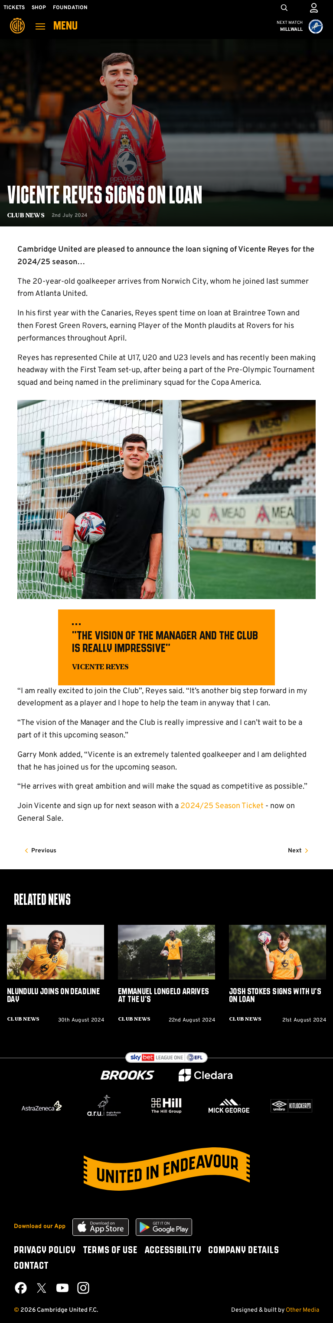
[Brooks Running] (127, 1075)
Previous (43, 851)
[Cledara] (205, 1075)
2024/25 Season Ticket (222, 806)
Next (295, 851)
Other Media (302, 1310)
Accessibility (173, 1250)
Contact (31, 1266)
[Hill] (166, 1105)
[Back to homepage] (17, 19)
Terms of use (110, 1250)
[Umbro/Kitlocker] (291, 1105)
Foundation (70, 7)
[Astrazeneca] (42, 1105)
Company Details (243, 1250)
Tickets (14, 7)
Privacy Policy (45, 1250)
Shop (39, 7)
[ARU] (104, 1105)
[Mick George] (229, 1105)
